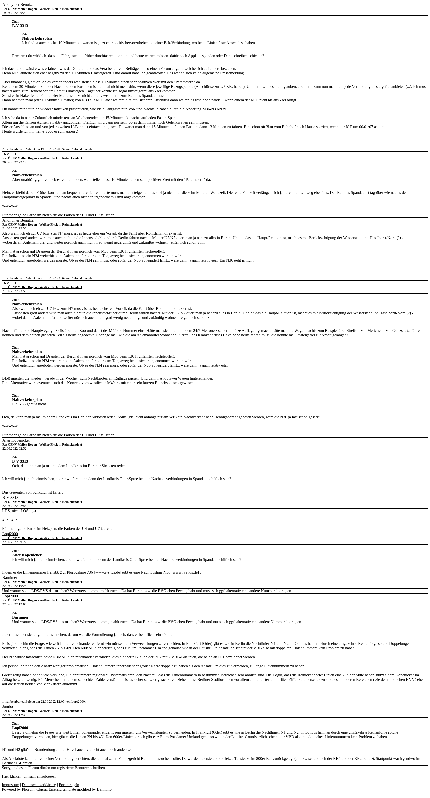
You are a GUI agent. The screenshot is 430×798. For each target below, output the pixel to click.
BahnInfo (104, 789)
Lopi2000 (10, 534)
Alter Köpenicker (16, 440)
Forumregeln (69, 785)
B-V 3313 (10, 154)
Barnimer (9, 577)
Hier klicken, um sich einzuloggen (29, 776)
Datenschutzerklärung (39, 785)
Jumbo (7, 706)
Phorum (28, 789)
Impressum (10, 785)
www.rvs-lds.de (107, 572)
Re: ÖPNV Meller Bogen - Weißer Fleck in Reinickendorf (42, 9)
